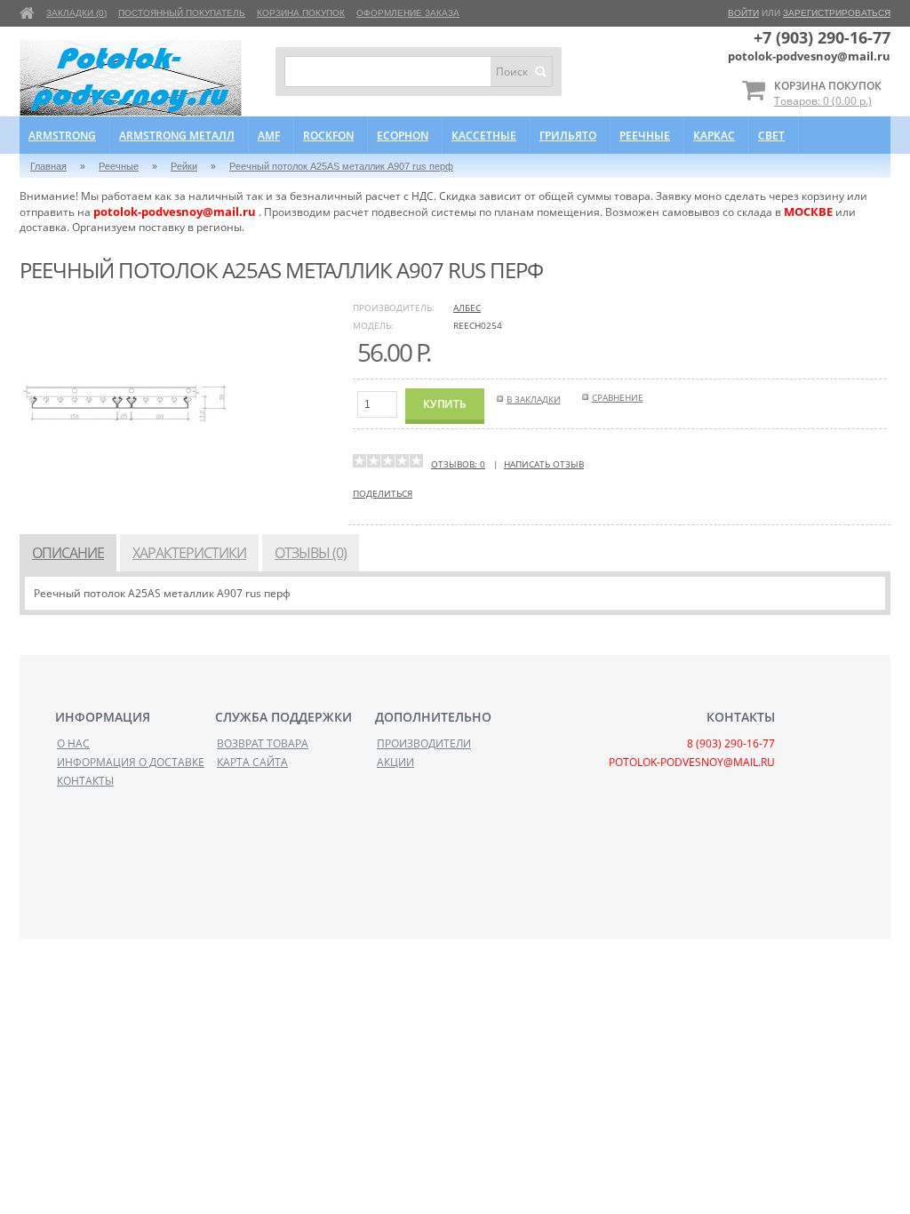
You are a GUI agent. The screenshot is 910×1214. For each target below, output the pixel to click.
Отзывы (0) (311, 553)
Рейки (184, 166)
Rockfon (328, 135)
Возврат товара (262, 743)
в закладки (534, 399)
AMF (269, 135)
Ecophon (402, 135)
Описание (68, 553)
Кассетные (483, 135)
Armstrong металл (177, 135)
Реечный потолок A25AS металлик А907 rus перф (341, 166)
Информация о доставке (130, 762)
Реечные (644, 135)
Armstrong (62, 135)
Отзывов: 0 (458, 464)
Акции (395, 762)
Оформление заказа (407, 13)
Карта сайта (252, 762)
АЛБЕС (467, 307)
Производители (424, 743)
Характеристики (189, 553)
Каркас (714, 135)
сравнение (617, 397)
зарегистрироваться (836, 13)
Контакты (85, 780)
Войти (743, 13)
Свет (771, 135)
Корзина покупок (301, 13)
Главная (48, 166)
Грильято (567, 135)
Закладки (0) (76, 13)
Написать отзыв (544, 464)
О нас (73, 743)
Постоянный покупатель (181, 13)
